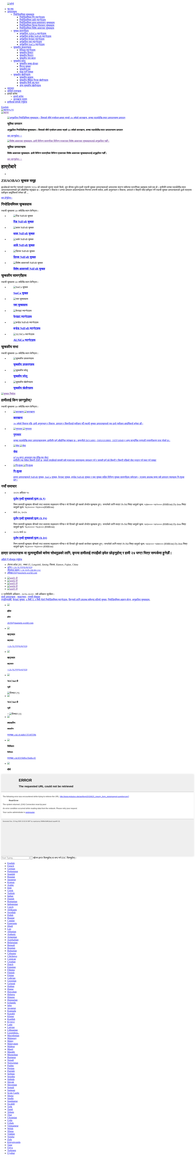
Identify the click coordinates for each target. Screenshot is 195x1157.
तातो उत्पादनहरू (8, 597)
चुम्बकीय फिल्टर (26, 55)
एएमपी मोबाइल (34, 597)
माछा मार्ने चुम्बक (26, 72)
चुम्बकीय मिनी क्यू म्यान (29, 82)
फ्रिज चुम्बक (25, 66)
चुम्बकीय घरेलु (19, 61)
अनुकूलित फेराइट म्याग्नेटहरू (32, 39)
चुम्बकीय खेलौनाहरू (21, 74)
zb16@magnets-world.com (20, 623)
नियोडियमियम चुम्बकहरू (23, 14)
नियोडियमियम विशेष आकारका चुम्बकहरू (37, 28)
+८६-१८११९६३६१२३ (17, 646)
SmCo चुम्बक (20, 293)
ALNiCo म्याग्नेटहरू (24, 340)
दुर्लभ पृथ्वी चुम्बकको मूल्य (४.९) (29, 498)
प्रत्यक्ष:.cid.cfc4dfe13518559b (21, 734)
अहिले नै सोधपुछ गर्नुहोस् (11, 559)
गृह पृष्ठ (10, 9)
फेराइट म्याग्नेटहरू (22, 316)
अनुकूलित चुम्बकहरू (141, 599)
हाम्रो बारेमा (18, 96)
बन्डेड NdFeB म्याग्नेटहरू (26, 328)
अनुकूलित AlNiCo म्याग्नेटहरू (33, 33)
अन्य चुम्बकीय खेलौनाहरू (30, 85)
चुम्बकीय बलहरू (26, 77)
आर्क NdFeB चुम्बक (24, 245)
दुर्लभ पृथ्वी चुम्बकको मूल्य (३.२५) (30, 518)
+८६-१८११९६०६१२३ (17, 669)
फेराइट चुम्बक (19, 599)
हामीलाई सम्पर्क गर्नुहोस (17, 102)
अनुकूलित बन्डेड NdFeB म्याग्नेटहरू (35, 36)
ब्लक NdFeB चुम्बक (24, 233)
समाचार (10, 88)
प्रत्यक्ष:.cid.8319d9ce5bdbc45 (21, 758)
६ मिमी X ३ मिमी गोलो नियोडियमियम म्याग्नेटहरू (46, 599)
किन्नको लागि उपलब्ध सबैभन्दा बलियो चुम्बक (88, 599)
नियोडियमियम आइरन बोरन (119, 599)
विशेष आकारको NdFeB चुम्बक (29, 268)
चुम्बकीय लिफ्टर (26, 52)
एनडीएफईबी (6, 599)
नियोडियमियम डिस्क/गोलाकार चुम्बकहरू (37, 25)
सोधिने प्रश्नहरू (14, 91)
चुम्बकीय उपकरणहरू (22, 47)
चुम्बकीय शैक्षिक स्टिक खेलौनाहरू (34, 80)
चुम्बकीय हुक (25, 69)
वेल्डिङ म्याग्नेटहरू (27, 50)
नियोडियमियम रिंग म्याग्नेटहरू (32, 17)
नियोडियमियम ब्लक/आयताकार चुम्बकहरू (37, 22)
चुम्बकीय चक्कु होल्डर (29, 63)
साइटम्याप (21, 597)
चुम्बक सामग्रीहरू (21, 30)
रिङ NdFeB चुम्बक (23, 221)
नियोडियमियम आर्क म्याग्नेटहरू (33, 20)
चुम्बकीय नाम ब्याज (27, 58)
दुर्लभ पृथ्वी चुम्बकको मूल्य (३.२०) (30, 537)
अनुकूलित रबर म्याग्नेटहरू (31, 41)
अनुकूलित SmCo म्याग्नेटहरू (32, 44)
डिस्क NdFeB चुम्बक (24, 257)
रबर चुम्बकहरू (20, 304)
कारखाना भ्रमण (20, 99)
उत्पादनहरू (12, 11)
